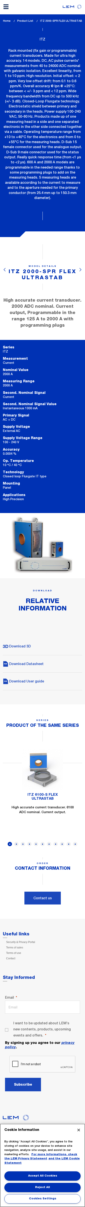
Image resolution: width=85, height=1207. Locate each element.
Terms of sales (14, 947)
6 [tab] (42, 844)
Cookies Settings (42, 1198)
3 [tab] (23, 844)
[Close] (78, 1130)
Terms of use (13, 953)
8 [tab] (55, 844)
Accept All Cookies (42, 1175)
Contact (10, 958)
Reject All (42, 1187)
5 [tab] (36, 844)
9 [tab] (62, 844)
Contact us (42, 898)
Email (9, 997)
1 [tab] (10, 844)
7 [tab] (49, 844)
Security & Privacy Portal (20, 942)
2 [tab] (16, 844)
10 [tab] (68, 844)
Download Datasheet (26, 664)
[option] (42, 784)
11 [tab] (75, 844)
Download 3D (19, 646)
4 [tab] (29, 844)
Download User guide (26, 681)
